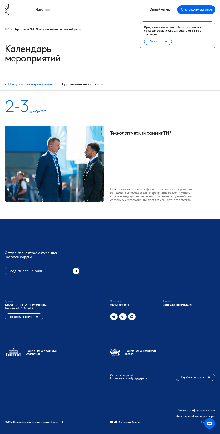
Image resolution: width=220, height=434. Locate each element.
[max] (132, 316)
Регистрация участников (196, 9)
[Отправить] (76, 271)
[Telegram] (114, 316)
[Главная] (14, 9)
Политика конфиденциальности (196, 410)
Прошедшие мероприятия (83, 84)
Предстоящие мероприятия (30, 84)
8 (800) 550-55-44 (120, 304)
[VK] (123, 316)
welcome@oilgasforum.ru (177, 304)
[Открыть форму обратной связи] (209, 423)
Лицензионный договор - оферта (195, 416)
